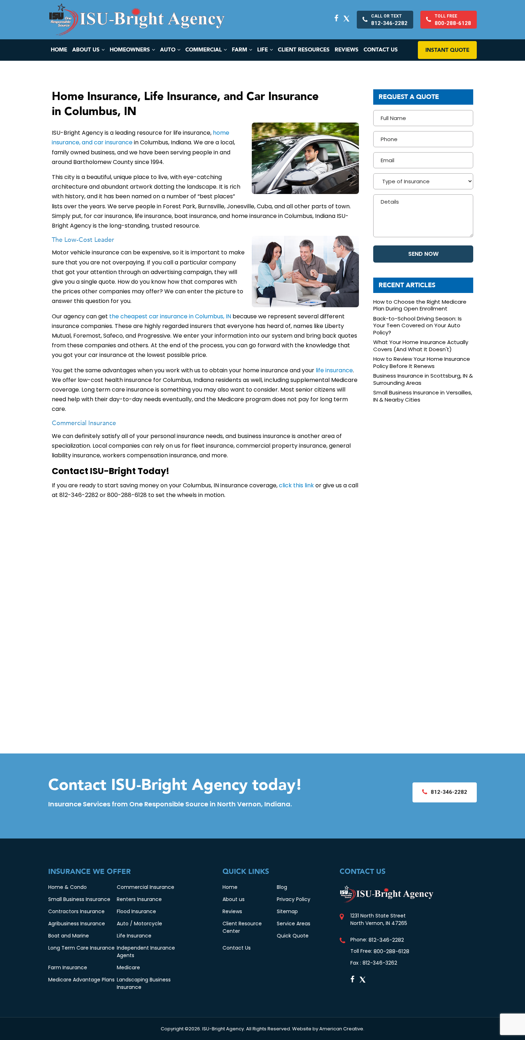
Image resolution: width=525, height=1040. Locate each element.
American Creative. (341, 1028)
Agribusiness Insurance (76, 923)
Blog (282, 887)
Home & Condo (67, 887)
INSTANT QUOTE (447, 50)
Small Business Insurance (79, 899)
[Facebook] (336, 18)
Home (230, 887)
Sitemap (287, 911)
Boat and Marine (68, 935)
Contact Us (236, 947)
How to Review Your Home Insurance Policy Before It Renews (421, 362)
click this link (296, 485)
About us (233, 899)
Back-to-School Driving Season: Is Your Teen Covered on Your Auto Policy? (417, 325)
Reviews (232, 911)
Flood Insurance (136, 911)
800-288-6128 (391, 951)
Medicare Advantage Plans (81, 979)
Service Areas (293, 923)
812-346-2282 (386, 940)
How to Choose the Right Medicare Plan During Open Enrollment (419, 305)
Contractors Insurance (76, 911)
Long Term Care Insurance (81, 947)
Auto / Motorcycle (139, 923)
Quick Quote (293, 935)
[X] (346, 18)
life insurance (334, 370)
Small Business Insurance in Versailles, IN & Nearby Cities (422, 396)
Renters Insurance (139, 899)
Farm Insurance (67, 967)
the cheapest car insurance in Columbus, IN (170, 316)
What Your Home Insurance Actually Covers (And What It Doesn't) (420, 346)
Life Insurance (134, 935)
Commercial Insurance (145, 887)
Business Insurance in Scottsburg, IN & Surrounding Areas (423, 379)
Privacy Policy (293, 899)
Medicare (128, 967)
